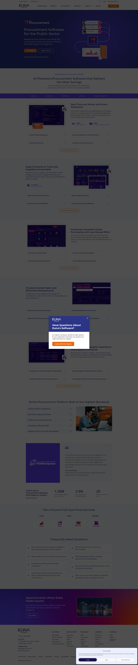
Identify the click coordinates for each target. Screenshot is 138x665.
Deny (106, 660)
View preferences (125, 660)
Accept (87, 660)
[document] (69, 332)
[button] (87, 318)
